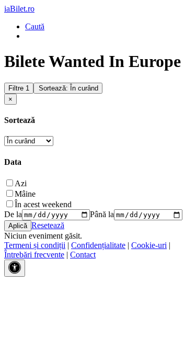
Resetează (47, 225)
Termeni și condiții (34, 245)
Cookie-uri (149, 245)
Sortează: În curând (68, 88)
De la (13, 214)
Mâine (25, 193)
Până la (102, 214)
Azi (21, 183)
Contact (83, 254)
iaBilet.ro (19, 8)
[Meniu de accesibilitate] (14, 268)
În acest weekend (43, 204)
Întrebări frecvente (34, 254)
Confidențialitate (98, 245)
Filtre (18, 88)
